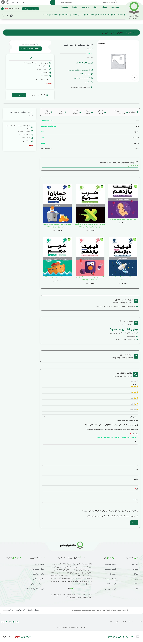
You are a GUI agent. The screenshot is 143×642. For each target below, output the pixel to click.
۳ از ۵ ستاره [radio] (118, 437)
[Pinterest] (10, 622)
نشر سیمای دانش (47, 120)
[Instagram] (7, 15)
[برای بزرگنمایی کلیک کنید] (134, 77)
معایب (136, 479)
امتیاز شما (134, 434)
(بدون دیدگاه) (90, 57)
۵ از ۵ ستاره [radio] (101, 437)
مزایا (137, 469)
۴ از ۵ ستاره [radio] (109, 437)
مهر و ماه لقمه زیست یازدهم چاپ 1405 (123, 219)
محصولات (128, 33)
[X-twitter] (17, 622)
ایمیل (135, 500)
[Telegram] (11, 15)
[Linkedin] (6, 622)
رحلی (42, 137)
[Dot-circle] (2, 15)
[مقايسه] (10, 637)
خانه (136, 33)
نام (136, 489)
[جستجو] (52, 2)
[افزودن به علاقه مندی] (4, 637)
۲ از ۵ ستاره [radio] (126, 437)
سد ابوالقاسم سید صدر (48, 126)
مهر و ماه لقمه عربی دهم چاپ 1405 (57, 277)
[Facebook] (2, 622)
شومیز (43, 143)
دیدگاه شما (134, 442)
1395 (42, 132)
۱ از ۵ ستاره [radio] (134, 437)
